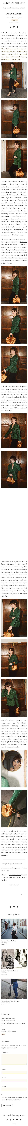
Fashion (11, 22)
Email (4, 1078)
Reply (3, 1034)
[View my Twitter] (14, 1120)
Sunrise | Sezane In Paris (8, 941)
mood (9, 8)
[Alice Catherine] (14, 3)
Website (4, 1086)
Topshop (4, 880)
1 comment (14, 20)
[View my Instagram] (7, 1120)
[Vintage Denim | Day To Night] (14, 989)
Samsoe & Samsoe (15, 875)
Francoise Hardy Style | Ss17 (9, 971)
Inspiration (16, 22)
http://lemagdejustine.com (8, 1031)
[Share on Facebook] (17, 27)
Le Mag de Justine (6, 1018)
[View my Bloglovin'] (20, 1120)
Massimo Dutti (7, 877)
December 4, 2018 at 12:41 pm (8, 1020)
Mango (18, 877)
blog (4, 8)
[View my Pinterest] (10, 1120)
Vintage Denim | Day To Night (10, 1001)
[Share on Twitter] (14, 27)
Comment (5, 1052)
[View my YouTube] (17, 1120)
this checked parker (14, 736)
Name (4, 1069)
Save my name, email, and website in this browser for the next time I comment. (14, 1098)
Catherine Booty (16, 864)
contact (22, 8)
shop (17, 8)
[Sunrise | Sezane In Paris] (14, 929)
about (13, 8)
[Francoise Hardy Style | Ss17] (14, 959)
